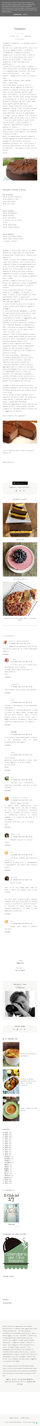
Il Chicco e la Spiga (19, 798)
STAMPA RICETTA (20, 483)
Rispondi (6, 654)
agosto (7, 1164)
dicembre (7, 1157)
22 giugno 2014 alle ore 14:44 (21, 661)
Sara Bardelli (28, 1379)
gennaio (7, 1177)
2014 (7, 1155)
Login (8, 1379)
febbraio (7, 1175)
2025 (7, 1134)
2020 (7, 1143)
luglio (7, 1166)
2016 (7, 1151)
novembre (7, 1159)
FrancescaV (15, 684)
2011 (7, 1183)
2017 (7, 1149)
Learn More (17, 14)
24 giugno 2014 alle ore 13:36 (21, 854)
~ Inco (13, 659)
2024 (7, 1136)
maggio (7, 1170)
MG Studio (32, 1422)
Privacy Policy (14, 1418)
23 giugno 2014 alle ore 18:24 (21, 836)
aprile (7, 1172)
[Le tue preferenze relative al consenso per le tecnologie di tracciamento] (37, 1423)
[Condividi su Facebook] (20, 491)
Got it (25, 14)
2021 (7, 1142)
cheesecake (27, 36)
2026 (7, 1132)
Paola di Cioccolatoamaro (19, 641)
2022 (7, 1140)
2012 (7, 1181)
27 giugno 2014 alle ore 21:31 (21, 923)
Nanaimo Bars (20, 539)
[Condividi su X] (16, 491)
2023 (7, 1138)
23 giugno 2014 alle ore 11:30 (21, 800)
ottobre (7, 1160)
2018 (7, 1147)
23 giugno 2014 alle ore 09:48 (21, 779)
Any (12, 777)
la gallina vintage (15, 1422)
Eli (12, 852)
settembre (8, 1162)
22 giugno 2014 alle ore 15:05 (21, 686)
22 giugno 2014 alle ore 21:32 (21, 734)
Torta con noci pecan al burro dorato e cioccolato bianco (20, 619)
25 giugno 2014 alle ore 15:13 (21, 879)
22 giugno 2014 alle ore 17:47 (21, 702)
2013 (7, 1179)
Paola (13, 700)
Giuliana (14, 877)
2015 (7, 1153)
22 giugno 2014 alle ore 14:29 (19, 643)
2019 (7, 1145)
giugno (7, 1168)
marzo (6, 1173)
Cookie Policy (25, 1418)
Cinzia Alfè (15, 834)
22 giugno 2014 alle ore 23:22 (21, 754)
